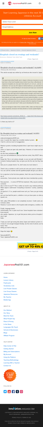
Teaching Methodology (11, 360)
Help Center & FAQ (10, 346)
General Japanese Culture (29, 50)
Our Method (7, 310)
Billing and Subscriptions (12, 351)
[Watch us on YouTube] (9, 391)
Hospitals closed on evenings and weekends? (19, 54)
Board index (5, 50)
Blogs (5, 333)
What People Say (9, 318)
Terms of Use (23, 42)
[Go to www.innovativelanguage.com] (21, 408)
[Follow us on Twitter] (5, 391)
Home (6, 277)
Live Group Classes (10, 291)
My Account (7, 354)
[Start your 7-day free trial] (10, 375)
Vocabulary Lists (9, 286)
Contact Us (7, 365)
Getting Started (9, 349)
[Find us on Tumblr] (17, 391)
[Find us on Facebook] (13, 391)
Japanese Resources (11, 294)
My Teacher (7, 297)
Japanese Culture (15, 50)
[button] (39, 3)
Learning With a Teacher (12, 363)
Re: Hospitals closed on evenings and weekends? (17, 133)
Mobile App (7, 300)
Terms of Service (25, 423)
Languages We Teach (11, 327)
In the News (7, 324)
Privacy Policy (30, 42)
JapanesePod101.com (27, 414)
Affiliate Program (9, 335)
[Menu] (3, 3)
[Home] (19, 5)
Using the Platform (10, 357)
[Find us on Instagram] (21, 391)
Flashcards (7, 283)
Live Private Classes (10, 288)
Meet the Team (8, 316)
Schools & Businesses (11, 330)
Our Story (7, 313)
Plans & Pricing (8, 321)
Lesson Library (8, 280)
